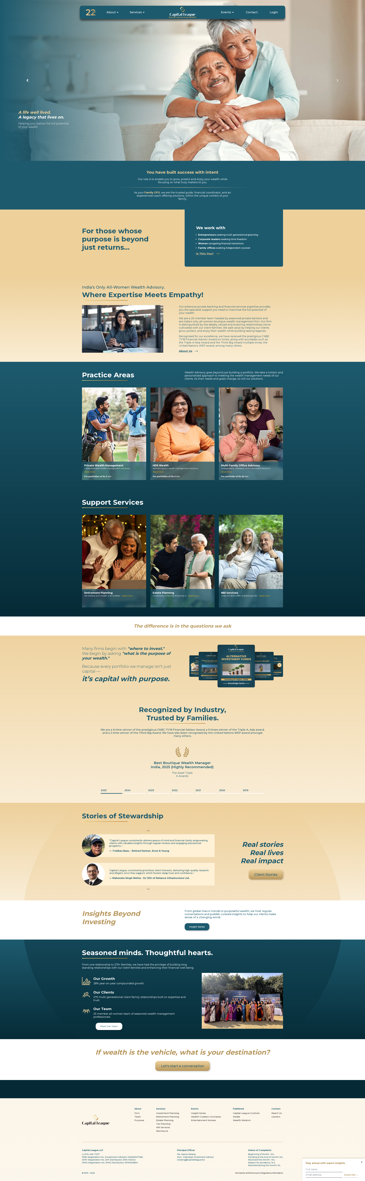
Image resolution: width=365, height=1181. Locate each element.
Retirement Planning (167, 1116)
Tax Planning (163, 1123)
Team (137, 1116)
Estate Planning (165, 1120)
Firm (137, 1113)
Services (136, 12)
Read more (89, 472)
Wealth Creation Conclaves (206, 1116)
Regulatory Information (272, 1173)
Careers (275, 1116)
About (111, 12)
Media (236, 1116)
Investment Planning (167, 1113)
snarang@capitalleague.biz (191, 1159)
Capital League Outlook (246, 1113)
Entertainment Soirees (203, 1120)
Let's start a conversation (182, 1066)
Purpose (139, 1120)
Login (274, 12)
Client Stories (265, 874)
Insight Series (197, 926)
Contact (252, 12)
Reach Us (276, 1113)
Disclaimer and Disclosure (247, 1173)
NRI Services (163, 1127)
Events (226, 12)
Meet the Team (109, 1026)
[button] (193, 665)
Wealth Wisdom (242, 1120)
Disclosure (162, 1131)
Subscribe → (351, 1174)
